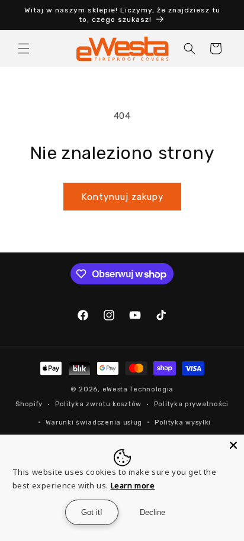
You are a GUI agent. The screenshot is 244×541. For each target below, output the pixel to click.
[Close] (233, 445)
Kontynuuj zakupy (122, 197)
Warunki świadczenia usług (94, 422)
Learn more (133, 485)
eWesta (115, 389)
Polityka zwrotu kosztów (98, 404)
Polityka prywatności (191, 404)
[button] (24, 48)
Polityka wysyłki (183, 422)
